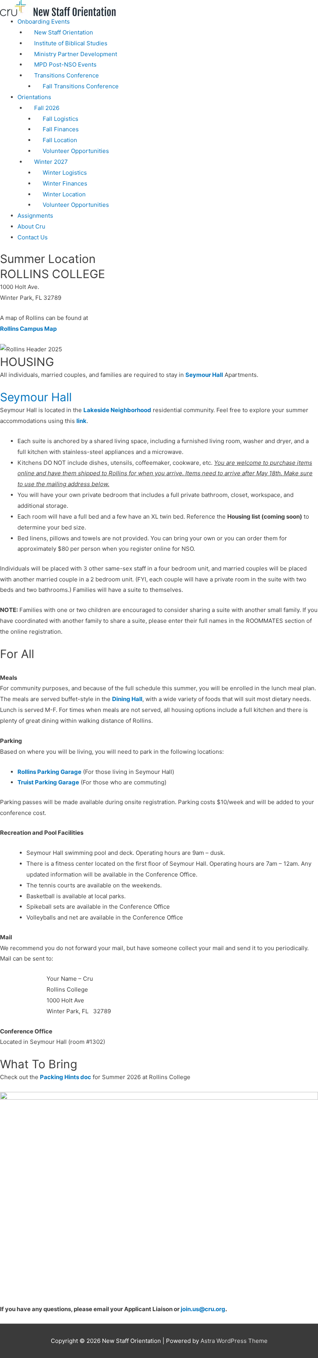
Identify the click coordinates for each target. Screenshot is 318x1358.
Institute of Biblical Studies (70, 43)
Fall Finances (61, 129)
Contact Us (32, 237)
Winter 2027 (51, 161)
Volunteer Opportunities (76, 151)
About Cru (31, 226)
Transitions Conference (66, 75)
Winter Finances (65, 183)
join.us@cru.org (202, 1309)
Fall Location (60, 140)
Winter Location (64, 194)
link (81, 421)
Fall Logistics (60, 118)
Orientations (34, 97)
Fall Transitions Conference (81, 86)
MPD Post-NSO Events (65, 64)
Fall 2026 (46, 108)
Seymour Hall (204, 374)
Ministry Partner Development (75, 54)
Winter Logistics (65, 172)
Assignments (35, 215)
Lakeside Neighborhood (117, 410)
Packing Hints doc (65, 1077)
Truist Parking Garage (48, 782)
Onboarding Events (43, 21)
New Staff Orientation (63, 32)
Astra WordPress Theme (234, 1340)
